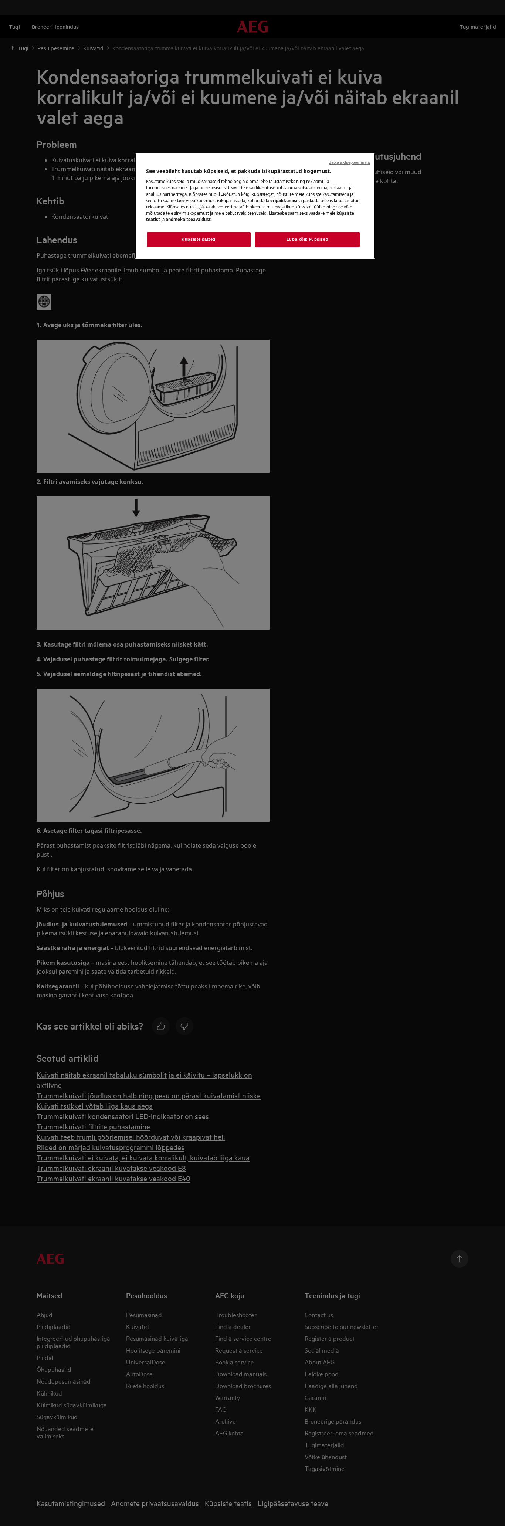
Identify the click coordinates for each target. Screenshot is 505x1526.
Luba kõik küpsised (307, 239)
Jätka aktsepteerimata (349, 162)
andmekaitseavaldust (188, 219)
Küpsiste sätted (199, 239)
